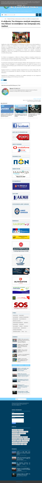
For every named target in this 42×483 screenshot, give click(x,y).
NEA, (8, 28)
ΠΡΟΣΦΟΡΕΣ (15, 324)
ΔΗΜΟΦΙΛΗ (21, 365)
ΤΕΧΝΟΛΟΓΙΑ (14, 442)
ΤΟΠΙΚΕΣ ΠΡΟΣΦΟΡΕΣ (17, 329)
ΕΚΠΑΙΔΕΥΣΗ (14, 433)
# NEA (5, 80)
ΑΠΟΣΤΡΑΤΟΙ (15, 315)
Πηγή (2, 78)
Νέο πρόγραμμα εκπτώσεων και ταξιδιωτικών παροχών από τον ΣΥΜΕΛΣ (21, 115)
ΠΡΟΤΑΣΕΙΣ (21, 324)
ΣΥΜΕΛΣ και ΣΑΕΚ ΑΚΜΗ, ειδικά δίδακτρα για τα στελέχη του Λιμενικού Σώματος (7, 115)
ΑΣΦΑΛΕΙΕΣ (21, 315)
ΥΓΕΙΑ (23, 331)
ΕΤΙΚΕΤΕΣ (27, 365)
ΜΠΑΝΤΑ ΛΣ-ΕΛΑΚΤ (16, 320)
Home (2, 18)
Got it (24, 5)
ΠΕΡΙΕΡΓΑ (26, 322)
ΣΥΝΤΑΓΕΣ (26, 326)
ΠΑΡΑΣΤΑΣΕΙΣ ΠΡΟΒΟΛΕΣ (18, 322)
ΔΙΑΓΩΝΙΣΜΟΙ (15, 317)
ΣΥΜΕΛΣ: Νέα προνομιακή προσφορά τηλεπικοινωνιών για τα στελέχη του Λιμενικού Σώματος (23, 374)
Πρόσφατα (14, 365)
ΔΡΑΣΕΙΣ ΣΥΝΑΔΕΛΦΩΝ (23, 317)
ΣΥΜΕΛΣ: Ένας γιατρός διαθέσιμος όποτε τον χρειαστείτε (22, 350)
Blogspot (25, 481)
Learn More (19, 5)
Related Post (4, 103)
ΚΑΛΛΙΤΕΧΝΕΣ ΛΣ (22, 433)
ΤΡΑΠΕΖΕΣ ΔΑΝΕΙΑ (16, 331)
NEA (5, 18)
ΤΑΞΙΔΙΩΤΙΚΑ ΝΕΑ (25, 440)
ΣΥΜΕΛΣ (21, 326)
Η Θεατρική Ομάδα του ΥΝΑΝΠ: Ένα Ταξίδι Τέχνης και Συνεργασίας (34, 115)
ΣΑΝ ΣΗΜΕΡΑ (15, 326)
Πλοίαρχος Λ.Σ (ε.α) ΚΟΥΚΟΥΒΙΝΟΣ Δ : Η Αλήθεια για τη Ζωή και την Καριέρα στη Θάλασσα (23, 469)
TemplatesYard (19, 481)
